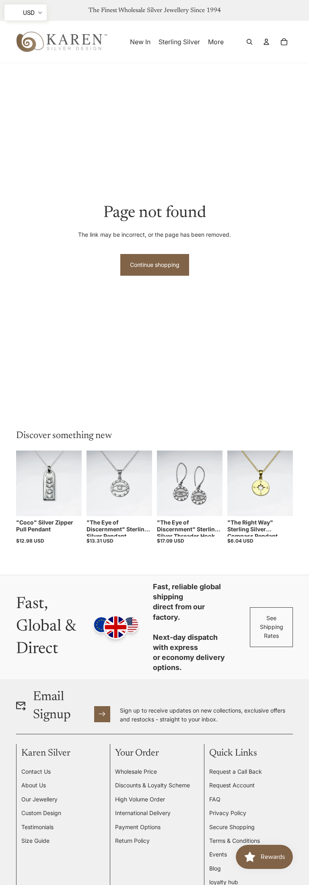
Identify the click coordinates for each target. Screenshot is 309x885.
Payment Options (138, 827)
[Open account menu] (266, 42)
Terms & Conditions (234, 840)
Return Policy (132, 840)
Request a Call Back (235, 771)
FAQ (214, 799)
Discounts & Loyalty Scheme (152, 785)
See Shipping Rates (271, 627)
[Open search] (249, 42)
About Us (33, 785)
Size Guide (35, 840)
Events (218, 854)
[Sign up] (102, 714)
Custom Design (41, 812)
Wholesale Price (136, 771)
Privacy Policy (227, 812)
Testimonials (37, 827)
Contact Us (36, 771)
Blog (215, 868)
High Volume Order (140, 799)
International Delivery (143, 812)
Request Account (232, 785)
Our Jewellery (39, 799)
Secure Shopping (232, 827)
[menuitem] (216, 41)
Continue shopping (154, 264)
